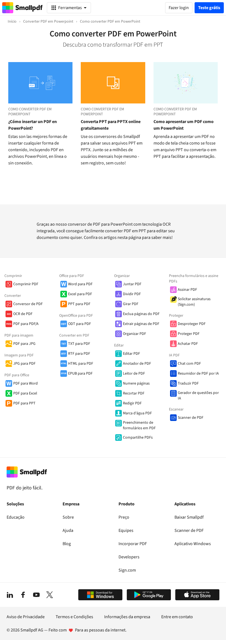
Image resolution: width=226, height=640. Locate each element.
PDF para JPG (24, 343)
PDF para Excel (25, 393)
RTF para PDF (79, 353)
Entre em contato (177, 616)
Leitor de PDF (134, 373)
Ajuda (68, 530)
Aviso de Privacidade (26, 617)
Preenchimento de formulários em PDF (139, 425)
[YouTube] (36, 594)
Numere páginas (136, 383)
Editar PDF (131, 353)
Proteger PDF (189, 334)
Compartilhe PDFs (138, 437)
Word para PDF (80, 284)
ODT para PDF (79, 324)
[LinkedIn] (10, 594)
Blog (67, 544)
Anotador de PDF (137, 363)
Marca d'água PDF (137, 413)
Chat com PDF (189, 363)
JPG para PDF (24, 363)
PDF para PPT (24, 403)
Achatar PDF (188, 343)
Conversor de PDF (28, 304)
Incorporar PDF (133, 544)
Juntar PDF (132, 284)
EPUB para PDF (80, 373)
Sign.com (127, 570)
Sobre (68, 517)
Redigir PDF (132, 403)
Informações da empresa (127, 617)
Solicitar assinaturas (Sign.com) (194, 301)
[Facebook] (23, 594)
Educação (16, 517)
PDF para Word (25, 383)
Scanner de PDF (190, 417)
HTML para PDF (80, 363)
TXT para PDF (79, 343)
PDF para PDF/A (26, 324)
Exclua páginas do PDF (141, 314)
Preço (124, 517)
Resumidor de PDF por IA (198, 373)
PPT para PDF (79, 304)
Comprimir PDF (25, 284)
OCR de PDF (23, 314)
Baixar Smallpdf (189, 517)
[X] (49, 594)
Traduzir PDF (188, 383)
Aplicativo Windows (192, 544)
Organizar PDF (134, 334)
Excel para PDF (80, 294)
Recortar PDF (133, 393)
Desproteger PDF (192, 324)
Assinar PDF (187, 289)
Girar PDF (130, 304)
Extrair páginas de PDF (141, 324)
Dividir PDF (132, 294)
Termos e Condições (74, 617)
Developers (129, 557)
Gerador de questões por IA (198, 395)
